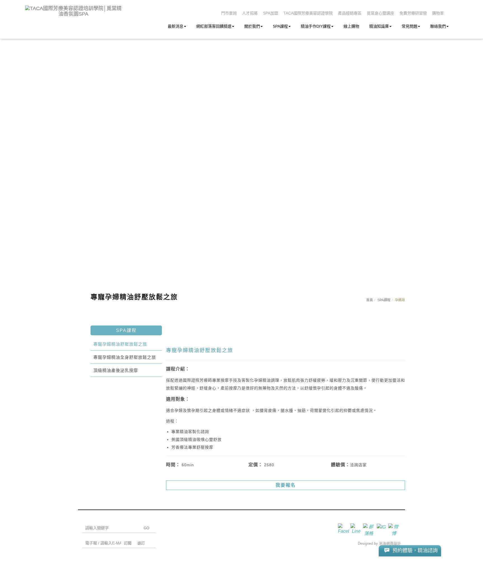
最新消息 (175, 26)
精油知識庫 (379, 26)
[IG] (382, 529)
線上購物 (351, 26)
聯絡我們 (438, 26)
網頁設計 (393, 543)
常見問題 (409, 26)
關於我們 (252, 26)
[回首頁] (73, 11)
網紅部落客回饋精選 (213, 26)
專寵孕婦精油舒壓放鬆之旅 (120, 344)
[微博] (394, 529)
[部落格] (369, 529)
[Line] (357, 529)
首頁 (369, 300)
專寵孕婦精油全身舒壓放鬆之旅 (124, 357)
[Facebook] (344, 529)
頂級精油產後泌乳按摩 (115, 370)
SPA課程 (280, 26)
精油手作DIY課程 (316, 26)
